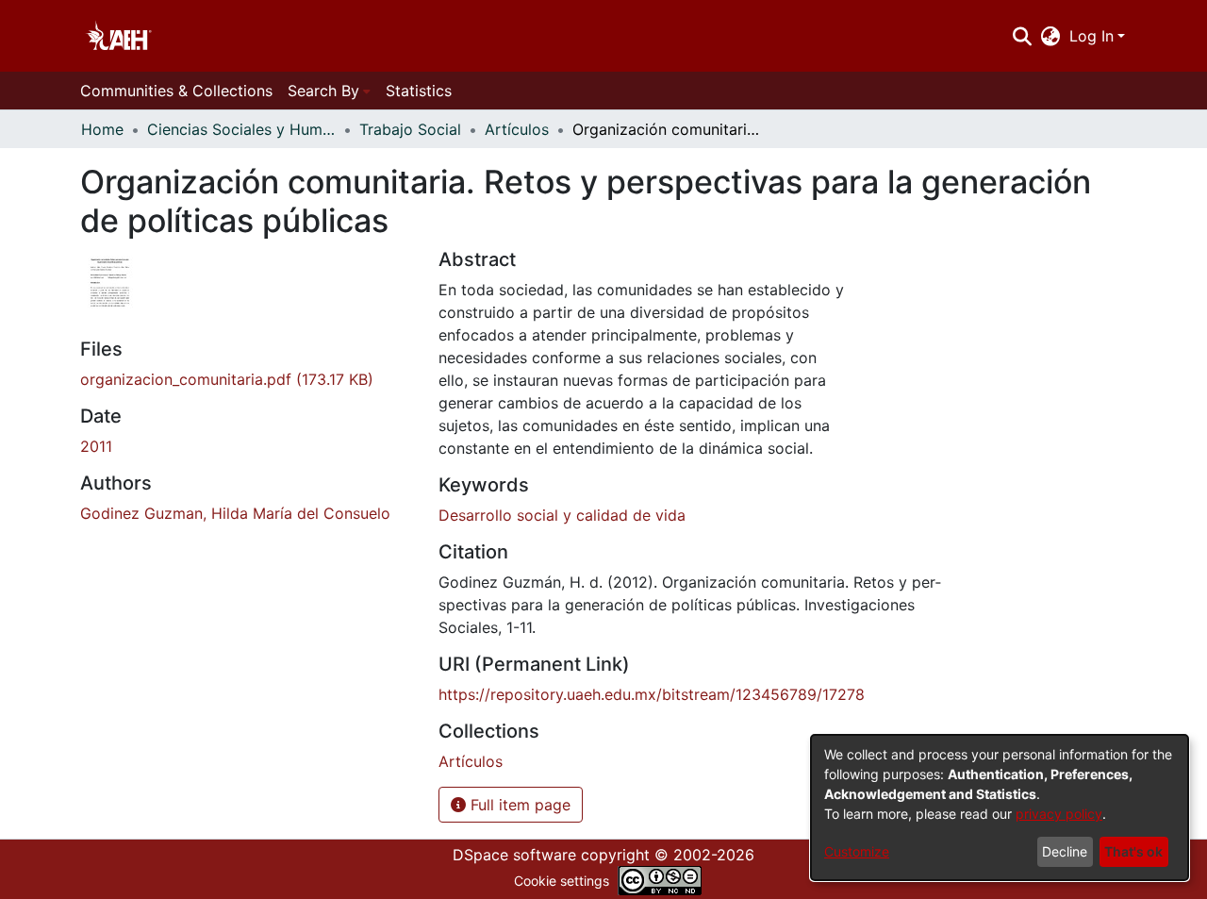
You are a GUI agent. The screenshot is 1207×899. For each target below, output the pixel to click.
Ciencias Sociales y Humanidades (241, 129)
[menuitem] (1051, 36)
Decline (1064, 851)
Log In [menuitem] (1091, 35)
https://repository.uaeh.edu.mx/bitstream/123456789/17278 (651, 694)
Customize (856, 851)
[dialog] (999, 807)
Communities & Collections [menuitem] (176, 90)
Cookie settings (561, 881)
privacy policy (1059, 814)
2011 (96, 446)
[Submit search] (1021, 36)
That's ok (1133, 851)
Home (102, 129)
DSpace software (514, 854)
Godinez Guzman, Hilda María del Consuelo (235, 513)
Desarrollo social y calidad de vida (562, 515)
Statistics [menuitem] (419, 90)
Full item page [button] (518, 804)
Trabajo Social (410, 129)
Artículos (517, 129)
